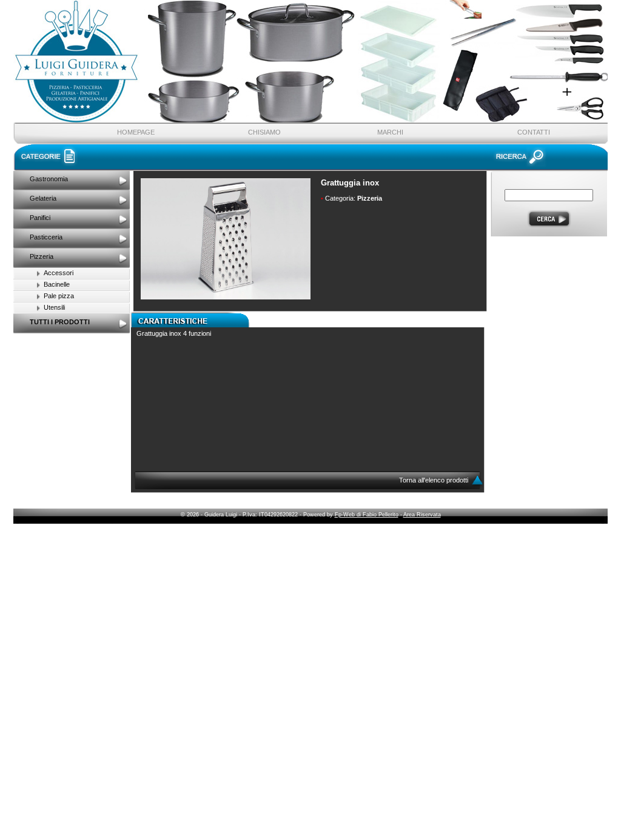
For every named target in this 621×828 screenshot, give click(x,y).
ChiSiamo (264, 132)
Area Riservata (422, 515)
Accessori (58, 272)
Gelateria (43, 198)
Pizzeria (41, 256)
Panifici (40, 217)
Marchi (390, 132)
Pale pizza (59, 295)
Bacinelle (57, 284)
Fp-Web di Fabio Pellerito (366, 515)
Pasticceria (46, 237)
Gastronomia (49, 178)
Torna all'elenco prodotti (434, 480)
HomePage (136, 132)
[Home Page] (144, 75)
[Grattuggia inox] (225, 297)
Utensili (54, 307)
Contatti (533, 132)
